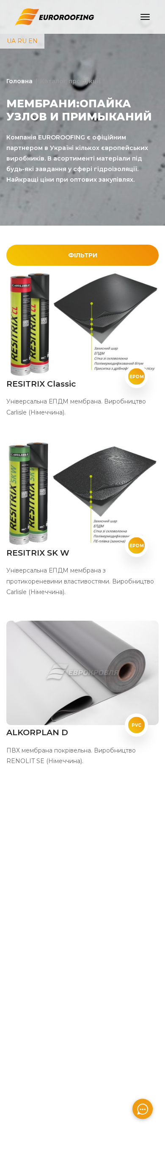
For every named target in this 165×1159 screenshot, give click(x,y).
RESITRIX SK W (37, 553)
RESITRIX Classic (41, 384)
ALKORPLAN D (37, 732)
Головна (19, 81)
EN (33, 41)
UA (11, 41)
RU (22, 41)
